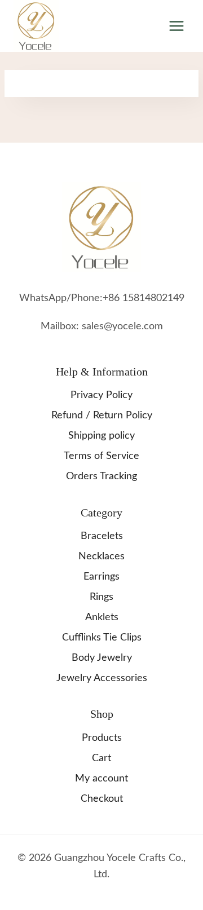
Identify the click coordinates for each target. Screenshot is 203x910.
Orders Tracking (101, 476)
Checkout (102, 799)
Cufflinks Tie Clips (102, 638)
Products (102, 738)
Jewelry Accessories (101, 678)
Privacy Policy (101, 395)
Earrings (101, 577)
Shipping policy (101, 436)
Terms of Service (101, 456)
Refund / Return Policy (101, 415)
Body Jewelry (102, 658)
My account (101, 779)
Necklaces (101, 556)
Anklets (101, 617)
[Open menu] (176, 25)
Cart (101, 758)
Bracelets (102, 536)
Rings (101, 597)
